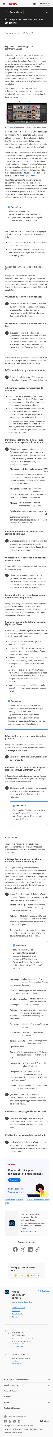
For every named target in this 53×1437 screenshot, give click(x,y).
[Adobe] (13, 3)
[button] (34, 4)
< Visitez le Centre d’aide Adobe (22, 1302)
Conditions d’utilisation (30, 1429)
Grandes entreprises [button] (11, 1385)
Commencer (16, 1311)
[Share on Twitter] (23, 1251)
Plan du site (7, 1433)
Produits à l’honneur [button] (12, 1408)
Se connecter (45, 3)
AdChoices (18, 1433)
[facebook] (5, 1421)
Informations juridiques (14, 1200)
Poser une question (18, 1346)
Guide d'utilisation (17, 1314)
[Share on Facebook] (15, 1251)
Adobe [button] (6, 1402)
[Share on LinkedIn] (30, 1251)
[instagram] (10, 1421)
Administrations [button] (10, 1391)
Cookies (41, 1429)
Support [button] (7, 1397)
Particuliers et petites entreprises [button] (16, 1379)
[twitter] (14, 1421)
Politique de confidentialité (12, 1429)
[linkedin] (19, 1421)
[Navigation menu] (4, 3)
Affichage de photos (28, 176)
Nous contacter (16, 1363)
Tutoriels (14, 1317)
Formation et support (18, 1308)
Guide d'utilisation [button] (16, 12)
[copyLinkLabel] (38, 1251)
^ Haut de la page (44, 1291)
